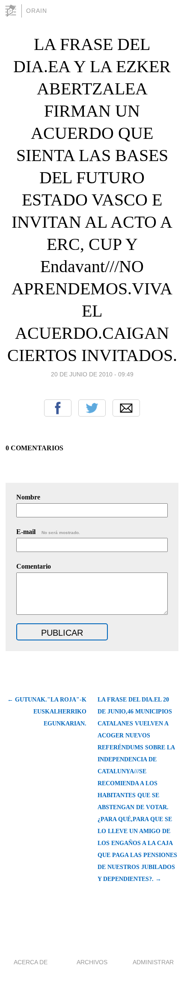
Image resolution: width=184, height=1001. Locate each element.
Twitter (92, 408)
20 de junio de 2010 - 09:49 (92, 374)
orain (36, 10)
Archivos (92, 962)
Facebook (57, 408)
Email (126, 408)
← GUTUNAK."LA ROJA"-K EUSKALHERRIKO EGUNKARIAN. (46, 711)
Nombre (28, 497)
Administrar (153, 962)
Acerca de (30, 962)
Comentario (33, 566)
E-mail (48, 531)
